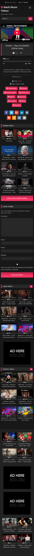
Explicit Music (12, 88)
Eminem (24, 88)
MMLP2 (12, 96)
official (23, 101)
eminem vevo (25, 92)
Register (26, 2)
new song (22, 96)
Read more (16, 77)
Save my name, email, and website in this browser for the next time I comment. (17, 268)
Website (3, 255)
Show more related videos (17, 198)
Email (3, 247)
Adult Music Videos (9, 9)
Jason (20, 81)
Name (3, 240)
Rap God (17, 105)
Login (19, 2)
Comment (4, 216)
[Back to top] (28, 550)
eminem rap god (11, 92)
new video (13, 101)
